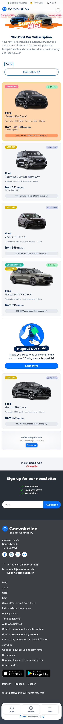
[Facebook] (4, 554)
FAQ (4, 597)
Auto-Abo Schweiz (12, 623)
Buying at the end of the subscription (22, 660)
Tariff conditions (11, 618)
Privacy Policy (10, 613)
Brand (12, 711)
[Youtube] (24, 554)
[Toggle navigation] (58, 9)
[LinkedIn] (18, 554)
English (32, 683)
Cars (4, 592)
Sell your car (9, 655)
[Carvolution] (15, 9)
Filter (50, 711)
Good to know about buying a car (20, 634)
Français (19, 683)
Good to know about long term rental (22, 649)
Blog (4, 582)
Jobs (5, 587)
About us (7, 644)
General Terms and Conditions (19, 603)
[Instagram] (11, 554)
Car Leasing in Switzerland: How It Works (24, 639)
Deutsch (6, 683)
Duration (31, 711)
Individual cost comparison (17, 608)
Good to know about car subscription (23, 629)
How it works (9, 665)
